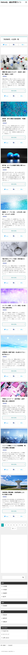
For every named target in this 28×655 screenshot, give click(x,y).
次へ (13, 528)
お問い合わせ (6, 637)
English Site (5, 630)
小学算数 (5, 586)
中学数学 (5, 589)
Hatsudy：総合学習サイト (11, 2)
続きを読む (14, 90)
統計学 (4, 596)
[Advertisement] (14, 20)
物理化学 (5, 618)
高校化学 (5, 614)
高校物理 (4, 76)
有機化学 (5, 621)
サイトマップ (6, 634)
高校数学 (5, 593)
